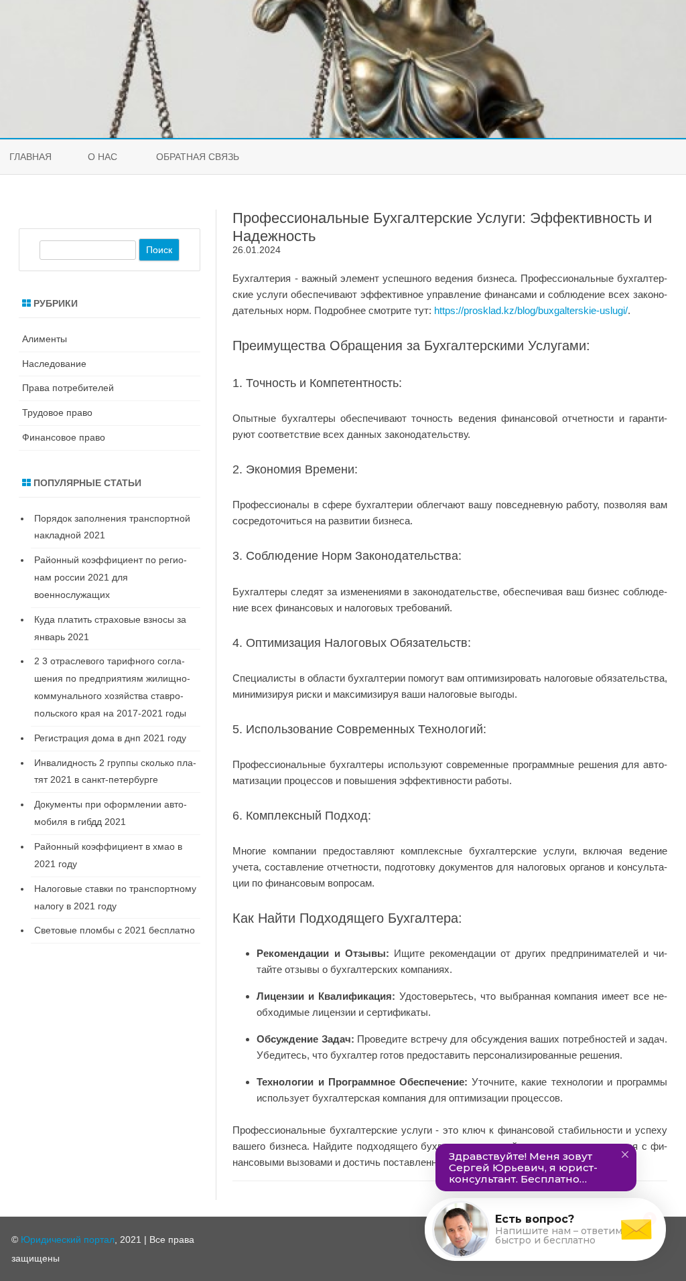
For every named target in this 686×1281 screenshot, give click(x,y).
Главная (30, 156)
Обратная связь (197, 156)
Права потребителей (68, 387)
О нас (102, 156)
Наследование (54, 363)
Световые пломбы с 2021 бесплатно (114, 930)
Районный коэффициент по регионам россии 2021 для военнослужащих (110, 577)
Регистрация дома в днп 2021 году (110, 738)
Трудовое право (57, 412)
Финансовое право (63, 437)
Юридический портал (68, 1239)
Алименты (44, 338)
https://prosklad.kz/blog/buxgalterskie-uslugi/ (531, 310)
